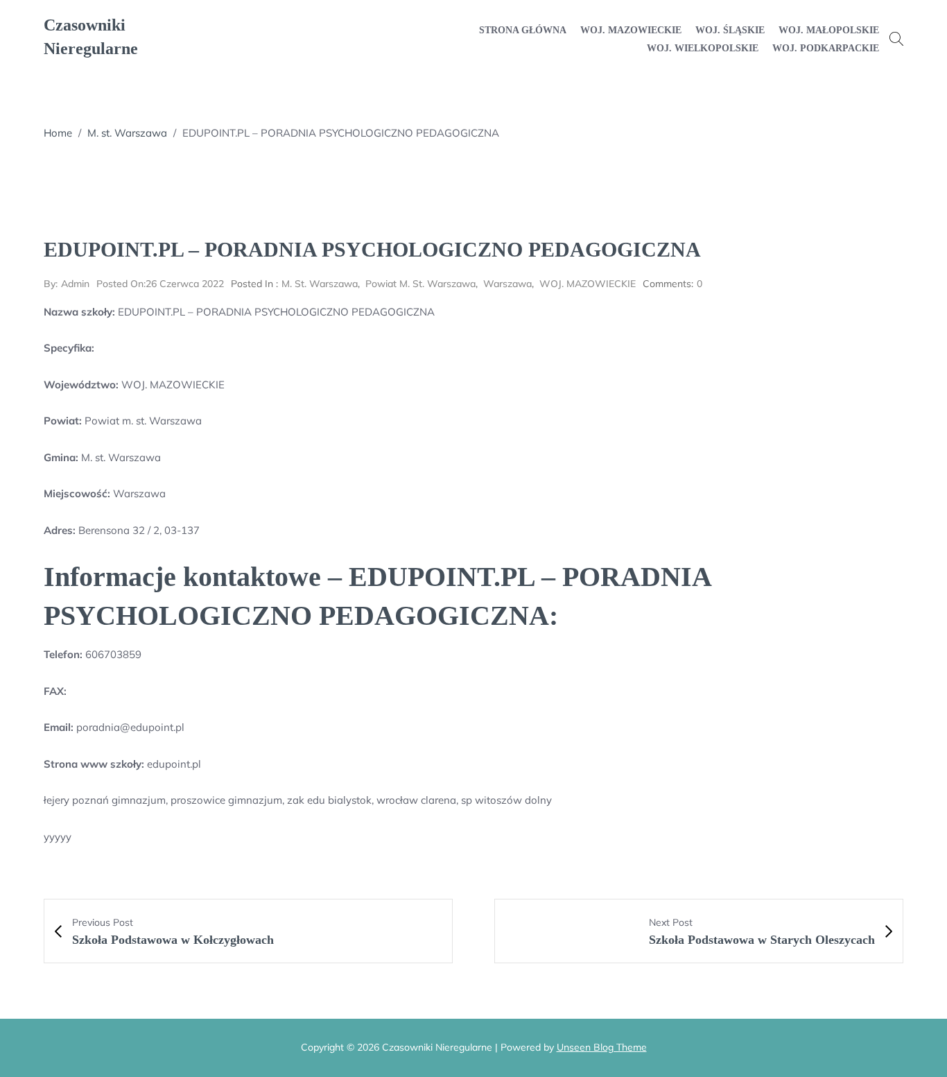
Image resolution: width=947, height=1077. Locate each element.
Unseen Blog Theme (602, 1047)
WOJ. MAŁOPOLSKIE (829, 30)
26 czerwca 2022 (160, 283)
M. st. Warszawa (127, 132)
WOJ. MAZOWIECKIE (630, 30)
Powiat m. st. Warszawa (420, 283)
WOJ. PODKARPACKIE (825, 48)
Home (58, 132)
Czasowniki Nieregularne (91, 37)
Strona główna (522, 30)
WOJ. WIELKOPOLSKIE (702, 48)
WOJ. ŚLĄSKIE (730, 30)
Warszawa (507, 283)
